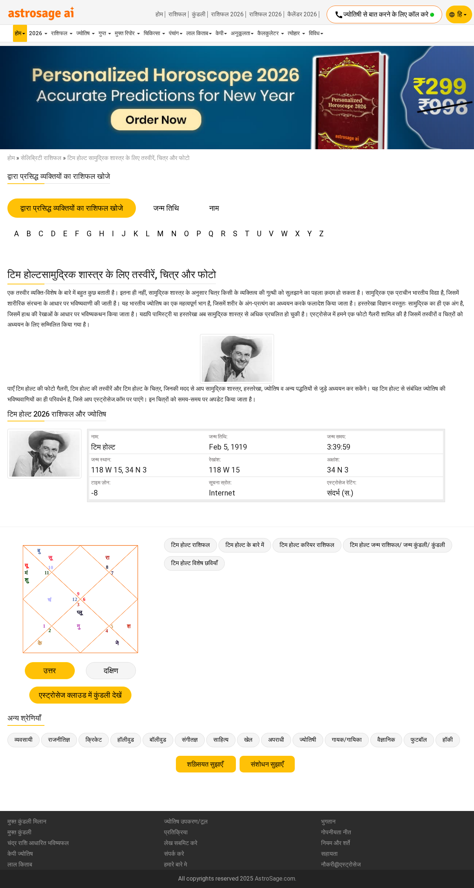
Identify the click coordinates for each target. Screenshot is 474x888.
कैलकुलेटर (268, 33)
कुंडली (199, 14)
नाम (214, 208)
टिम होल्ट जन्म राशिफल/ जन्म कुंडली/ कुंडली (397, 544)
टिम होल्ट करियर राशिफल (307, 544)
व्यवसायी (23, 739)
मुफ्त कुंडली (19, 832)
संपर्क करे (174, 853)
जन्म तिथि (166, 208)
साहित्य (220, 739)
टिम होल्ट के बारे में (245, 544)
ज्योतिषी (308, 739)
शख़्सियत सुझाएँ (206, 764)
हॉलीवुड (125, 739)
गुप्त (103, 33)
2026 (36, 33)
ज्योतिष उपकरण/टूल (186, 821)
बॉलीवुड (158, 739)
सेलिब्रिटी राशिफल (41, 157)
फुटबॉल (419, 739)
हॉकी (448, 739)
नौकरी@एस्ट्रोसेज (341, 864)
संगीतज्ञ (190, 739)
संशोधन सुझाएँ (267, 764)
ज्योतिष (83, 33)
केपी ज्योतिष (20, 853)
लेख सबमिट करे (180, 843)
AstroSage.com (275, 878)
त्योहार (294, 33)
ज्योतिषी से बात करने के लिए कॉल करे (382, 14)
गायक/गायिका (347, 739)
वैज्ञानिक (386, 739)
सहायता (329, 853)
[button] (35, 98)
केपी (219, 33)
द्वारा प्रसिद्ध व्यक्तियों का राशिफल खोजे (71, 208)
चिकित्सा (152, 33)
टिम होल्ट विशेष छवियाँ (194, 563)
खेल (248, 739)
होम (159, 14)
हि (460, 14)
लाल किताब (197, 33)
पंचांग (174, 33)
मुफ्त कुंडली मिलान (26, 821)
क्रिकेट (94, 739)
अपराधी (276, 739)
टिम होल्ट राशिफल (190, 544)
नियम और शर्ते (335, 843)
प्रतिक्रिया (176, 832)
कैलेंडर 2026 (302, 14)
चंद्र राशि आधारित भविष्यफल (38, 843)
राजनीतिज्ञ (59, 739)
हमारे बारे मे (175, 864)
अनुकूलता (240, 33)
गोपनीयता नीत (336, 832)
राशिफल (177, 14)
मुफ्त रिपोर (125, 33)
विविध (314, 33)
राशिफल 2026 (227, 14)
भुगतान (328, 821)
